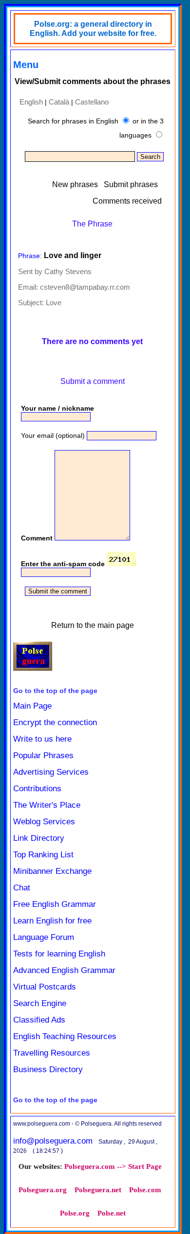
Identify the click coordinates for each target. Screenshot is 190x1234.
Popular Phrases (43, 755)
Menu (25, 64)
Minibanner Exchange (52, 871)
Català (59, 102)
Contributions (37, 788)
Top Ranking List (43, 854)
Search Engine (39, 1003)
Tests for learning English (59, 953)
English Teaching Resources (64, 1036)
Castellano (92, 102)
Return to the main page (92, 625)
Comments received (127, 201)
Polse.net (111, 1213)
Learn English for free (52, 920)
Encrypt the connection (55, 722)
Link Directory (38, 838)
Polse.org (75, 1213)
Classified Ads (39, 1020)
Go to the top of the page (55, 691)
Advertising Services (51, 772)
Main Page (32, 706)
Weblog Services (44, 821)
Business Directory (48, 1069)
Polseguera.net (98, 1190)
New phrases (75, 184)
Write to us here (42, 739)
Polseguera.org (43, 1190)
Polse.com (145, 1190)
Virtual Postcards (44, 986)
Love (53, 302)
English (31, 102)
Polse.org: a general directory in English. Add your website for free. (93, 28)
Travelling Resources (51, 1053)
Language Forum (43, 937)
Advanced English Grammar (64, 970)
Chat (21, 887)
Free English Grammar (54, 904)
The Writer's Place (46, 805)
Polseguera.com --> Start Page (113, 1166)
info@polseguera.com (53, 1141)
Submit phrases (131, 184)
